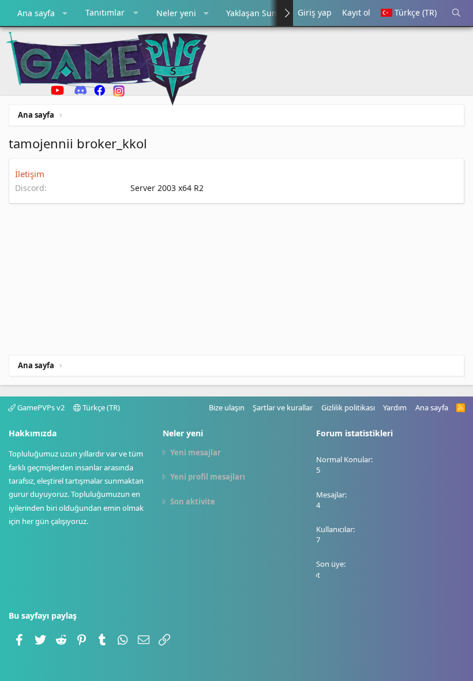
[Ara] (456, 13)
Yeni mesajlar (195, 452)
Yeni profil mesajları (207, 477)
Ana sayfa (36, 13)
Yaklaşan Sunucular (264, 13)
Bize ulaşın (227, 407)
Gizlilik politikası (348, 407)
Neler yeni (176, 13)
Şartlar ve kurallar (283, 407)
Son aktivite (192, 501)
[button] (65, 13)
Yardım (395, 407)
